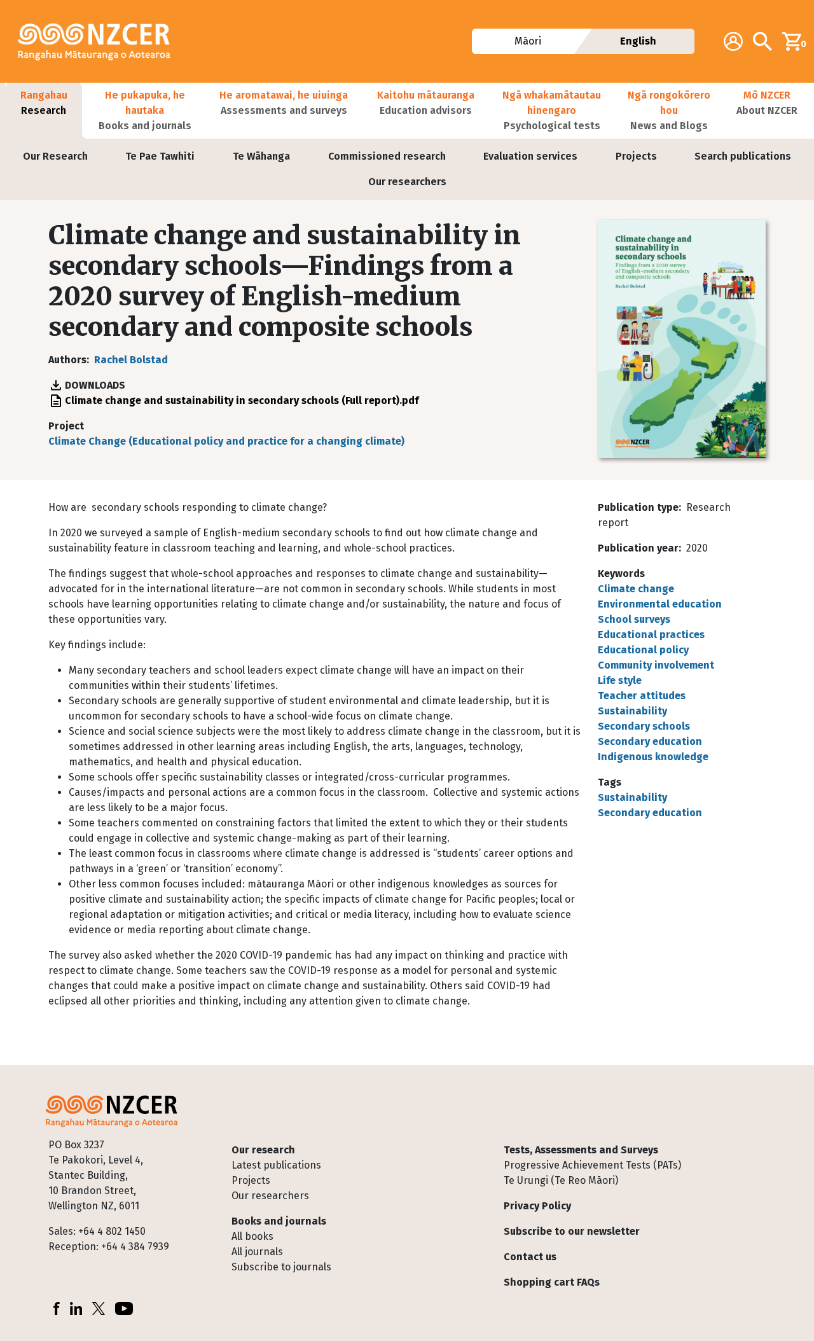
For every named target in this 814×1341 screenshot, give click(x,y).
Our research (263, 1150)
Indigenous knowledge (653, 757)
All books (252, 1236)
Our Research (55, 156)
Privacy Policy (537, 1206)
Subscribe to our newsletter (572, 1231)
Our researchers (407, 182)
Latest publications (276, 1165)
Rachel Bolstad (131, 360)
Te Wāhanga (261, 156)
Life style (620, 680)
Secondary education (650, 741)
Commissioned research (387, 156)
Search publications (742, 156)
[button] (43, 111)
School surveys (634, 619)
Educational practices (651, 635)
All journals (257, 1252)
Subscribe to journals (281, 1267)
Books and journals (278, 1221)
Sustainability (632, 711)
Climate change (636, 589)
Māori (527, 41)
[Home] (99, 41)
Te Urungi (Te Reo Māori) (561, 1180)
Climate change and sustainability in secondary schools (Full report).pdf (241, 400)
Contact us (530, 1257)
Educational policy (643, 650)
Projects (636, 156)
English (638, 41)
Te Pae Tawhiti (160, 156)
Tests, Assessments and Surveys (581, 1150)
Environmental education (660, 604)
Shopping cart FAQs (552, 1282)
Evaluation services (530, 156)
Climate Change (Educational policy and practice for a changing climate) (226, 441)
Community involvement (656, 665)
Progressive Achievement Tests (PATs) (592, 1165)
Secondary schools (644, 726)
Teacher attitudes (642, 696)
